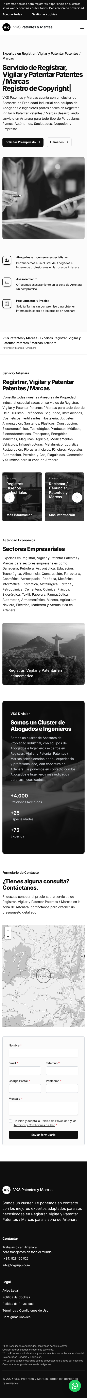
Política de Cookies (16, 1297)
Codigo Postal (19, 1081)
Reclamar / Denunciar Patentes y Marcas (58, 490)
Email (13, 1063)
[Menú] (82, 27)
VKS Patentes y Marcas (32, 27)
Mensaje (15, 1098)
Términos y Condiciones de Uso (34, 1125)
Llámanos (57, 142)
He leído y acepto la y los (45, 1123)
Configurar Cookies (16, 1317)
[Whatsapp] (75, 1386)
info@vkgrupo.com (16, 1265)
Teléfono (53, 1063)
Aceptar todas (12, 14)
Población (54, 1081)
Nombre (15, 1045)
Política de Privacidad (55, 1121)
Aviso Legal (10, 1290)
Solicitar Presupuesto (21, 142)
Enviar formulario (43, 1134)
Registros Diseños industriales (16, 488)
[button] (77, 497)
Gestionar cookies (44, 14)
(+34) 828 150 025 (15, 1258)
